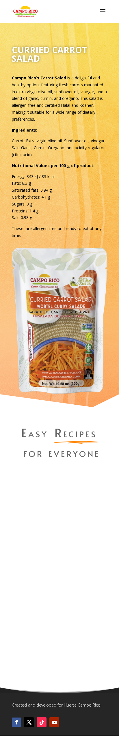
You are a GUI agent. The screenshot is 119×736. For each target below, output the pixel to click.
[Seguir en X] (29, 722)
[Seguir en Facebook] (16, 722)
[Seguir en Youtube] (54, 722)
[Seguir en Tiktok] (42, 722)
